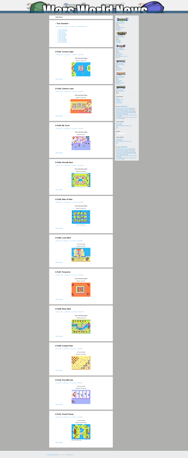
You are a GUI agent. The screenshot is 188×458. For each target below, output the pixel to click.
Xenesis (66, 26)
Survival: (118, 56)
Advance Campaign (120, 82)
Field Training (119, 80)
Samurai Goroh (66, 240)
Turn (126, 56)
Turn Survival (72, 26)
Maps (118, 66)
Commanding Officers (121, 36)
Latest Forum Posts (122, 106)
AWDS (80, 26)
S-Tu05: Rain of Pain (62, 34)
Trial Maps (119, 41)
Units (118, 50)
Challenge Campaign (120, 27)
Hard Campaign (119, 54)
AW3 (78, 26)
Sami (117, 126)
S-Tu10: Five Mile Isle (62, 40)
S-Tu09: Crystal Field (62, 39)
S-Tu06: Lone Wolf (62, 35)
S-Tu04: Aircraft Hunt (62, 33)
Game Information (120, 21)
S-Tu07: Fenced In (62, 37)
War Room (119, 28)
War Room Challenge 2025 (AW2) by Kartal (124, 125)
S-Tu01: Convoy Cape (62, 29)
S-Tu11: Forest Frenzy (62, 42)
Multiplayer (119, 42)
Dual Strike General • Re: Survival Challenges (124, 108)
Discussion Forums (119, 99)
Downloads (118, 100)
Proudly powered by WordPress (52, 454)
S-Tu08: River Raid (62, 38)
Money (121, 56)
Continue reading (59, 79)
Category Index (84, 26)
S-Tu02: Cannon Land (62, 31)
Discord (117, 98)
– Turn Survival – (62, 23)
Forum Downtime (119, 124)
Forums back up (119, 123)
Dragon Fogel (67, 54)
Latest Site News (119, 101)
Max (117, 128)
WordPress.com (70, 454)
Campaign (118, 26)
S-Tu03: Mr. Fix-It (61, 32)
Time (124, 56)
